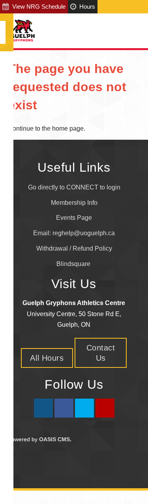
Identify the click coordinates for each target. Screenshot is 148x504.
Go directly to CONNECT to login (74, 187)
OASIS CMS (54, 439)
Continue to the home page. (46, 128)
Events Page (74, 217)
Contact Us (100, 352)
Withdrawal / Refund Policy (74, 248)
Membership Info (74, 202)
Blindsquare (74, 263)
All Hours (47, 358)
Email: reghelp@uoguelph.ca (74, 233)
